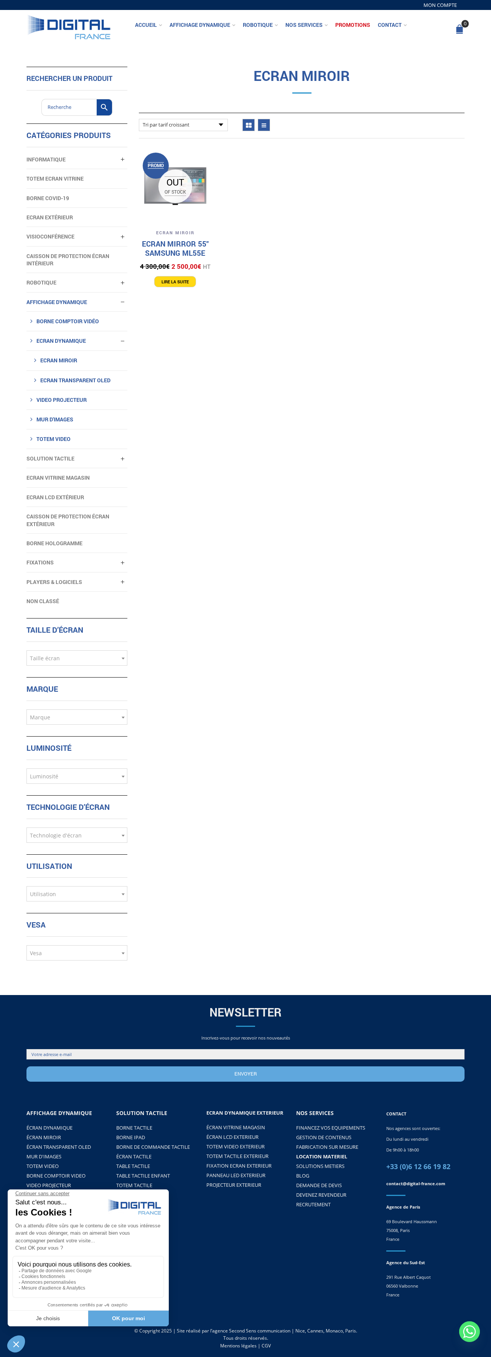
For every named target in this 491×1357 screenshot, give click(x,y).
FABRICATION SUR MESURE (327, 1146)
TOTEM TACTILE (134, 1185)
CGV (266, 1345)
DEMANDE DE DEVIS (319, 1185)
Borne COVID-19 (47, 198)
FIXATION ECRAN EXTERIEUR (239, 1165)
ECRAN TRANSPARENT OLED (75, 380)
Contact (390, 24)
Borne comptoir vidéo (67, 321)
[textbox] (77, 658)
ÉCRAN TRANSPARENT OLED (58, 1146)
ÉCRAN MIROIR (43, 1137)
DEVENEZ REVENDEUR (321, 1194)
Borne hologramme (54, 543)
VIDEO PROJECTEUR (61, 399)
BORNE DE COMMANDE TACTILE (153, 1146)
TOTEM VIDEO (53, 438)
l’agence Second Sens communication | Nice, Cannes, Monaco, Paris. (283, 1330)
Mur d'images (54, 419)
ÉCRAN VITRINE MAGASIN (235, 1127)
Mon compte (440, 5)
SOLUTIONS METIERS (320, 1166)
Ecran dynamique (61, 340)
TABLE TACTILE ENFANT (143, 1175)
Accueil (146, 24)
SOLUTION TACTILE (50, 458)
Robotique (258, 24)
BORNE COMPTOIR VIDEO (56, 1175)
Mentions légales (238, 1345)
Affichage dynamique (200, 24)
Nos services (304, 24)
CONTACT (396, 1114)
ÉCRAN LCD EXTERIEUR (232, 1136)
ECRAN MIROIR (175, 232)
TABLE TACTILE (133, 1166)
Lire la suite (175, 282)
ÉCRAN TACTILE (134, 1156)
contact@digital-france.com (415, 1183)
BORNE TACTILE (134, 1127)
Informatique (46, 159)
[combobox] (76, 658)
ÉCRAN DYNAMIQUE (49, 1127)
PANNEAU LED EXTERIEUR (235, 1175)
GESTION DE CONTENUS (323, 1137)
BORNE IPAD (130, 1137)
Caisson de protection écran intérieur (67, 259)
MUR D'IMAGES (43, 1156)
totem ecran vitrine (55, 178)
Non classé (42, 601)
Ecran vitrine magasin (58, 477)
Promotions (352, 24)
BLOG (302, 1175)
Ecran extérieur (49, 217)
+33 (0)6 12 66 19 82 (418, 1166)
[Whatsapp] (469, 1337)
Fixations (40, 562)
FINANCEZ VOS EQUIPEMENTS (330, 1127)
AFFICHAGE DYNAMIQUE (56, 302)
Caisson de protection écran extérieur (67, 520)
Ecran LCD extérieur (55, 497)
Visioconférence (50, 236)
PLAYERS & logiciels (54, 582)
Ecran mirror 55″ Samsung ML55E (175, 248)
